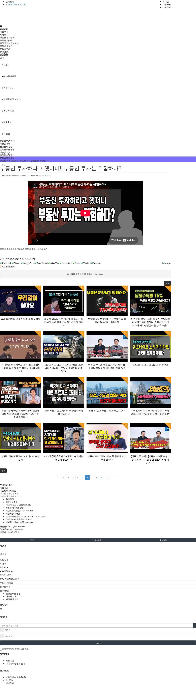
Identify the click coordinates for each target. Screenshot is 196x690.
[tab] (98, 559)
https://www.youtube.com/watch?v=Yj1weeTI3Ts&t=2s (26, 175)
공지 (2, 57)
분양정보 (4, 54)
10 (107, 477)
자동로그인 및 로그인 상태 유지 (15, 649)
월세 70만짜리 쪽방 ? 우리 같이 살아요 (20, 319)
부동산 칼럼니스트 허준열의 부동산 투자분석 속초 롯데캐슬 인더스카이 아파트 (63, 322)
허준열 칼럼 (5, 143)
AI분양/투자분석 (8, 76)
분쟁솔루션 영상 (7, 140)
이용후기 (4, 31)
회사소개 (5, 64)
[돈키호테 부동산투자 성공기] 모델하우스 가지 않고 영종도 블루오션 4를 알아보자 (20, 368)
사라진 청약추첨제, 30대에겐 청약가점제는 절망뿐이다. (63, 458)
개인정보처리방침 (8, 490)
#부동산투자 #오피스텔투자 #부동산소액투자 (17, 259)
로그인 (166, 1)
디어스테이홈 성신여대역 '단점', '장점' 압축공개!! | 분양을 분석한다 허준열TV (150, 412)
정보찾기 (167, 7)
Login (98, 642)
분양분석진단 (7, 87)
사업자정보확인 (13, 513)
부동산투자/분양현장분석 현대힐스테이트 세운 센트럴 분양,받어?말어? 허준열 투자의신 (20, 414)
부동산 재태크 (7, 110)
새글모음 (10, 682)
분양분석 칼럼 (6, 146)
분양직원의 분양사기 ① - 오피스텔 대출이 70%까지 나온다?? (107, 320)
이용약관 (4, 487)
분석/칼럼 (5, 133)
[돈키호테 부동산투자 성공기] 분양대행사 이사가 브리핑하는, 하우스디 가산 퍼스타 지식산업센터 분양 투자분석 (150, 322)
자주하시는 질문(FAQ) (16, 677)
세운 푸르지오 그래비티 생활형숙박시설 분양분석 (63, 412)
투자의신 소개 (6, 484)
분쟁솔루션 (6, 122)
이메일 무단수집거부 (9, 493)
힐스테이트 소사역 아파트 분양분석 (150, 364)
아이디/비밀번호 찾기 (15, 663)
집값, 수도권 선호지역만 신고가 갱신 (107, 410)
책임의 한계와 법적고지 (10, 496)
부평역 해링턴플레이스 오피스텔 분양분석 (20, 458)
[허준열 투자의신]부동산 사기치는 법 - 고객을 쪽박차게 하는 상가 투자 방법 (107, 366)
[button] (167, 283)
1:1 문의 (9, 680)
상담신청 (4, 28)
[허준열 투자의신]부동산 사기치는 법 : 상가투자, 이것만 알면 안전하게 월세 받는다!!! (150, 459)
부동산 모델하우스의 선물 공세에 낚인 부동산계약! (107, 458)
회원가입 (167, 4)
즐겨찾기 (10, 1)
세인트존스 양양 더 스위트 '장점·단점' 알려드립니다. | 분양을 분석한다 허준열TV (64, 368)
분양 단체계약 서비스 (11, 99)
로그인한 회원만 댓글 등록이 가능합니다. (85, 274)
